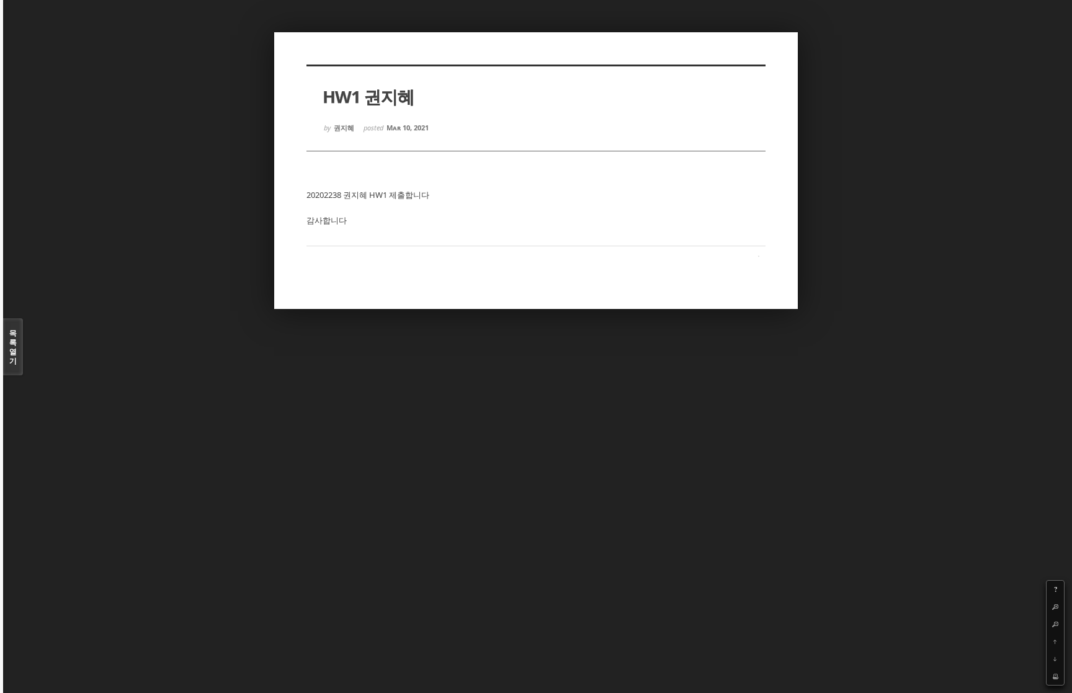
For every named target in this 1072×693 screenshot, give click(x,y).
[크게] (1055, 606)
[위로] (1055, 641)
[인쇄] (1055, 676)
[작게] (1055, 624)
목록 (13, 347)
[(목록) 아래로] (1055, 659)
